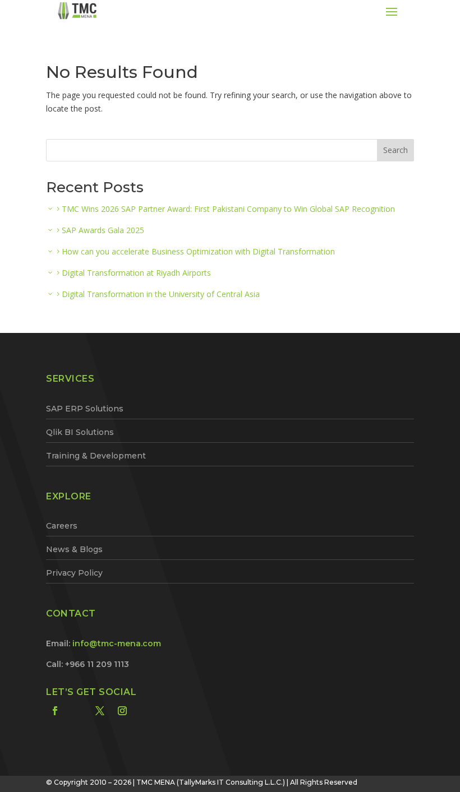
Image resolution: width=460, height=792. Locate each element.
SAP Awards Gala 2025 (103, 230)
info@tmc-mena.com (116, 643)
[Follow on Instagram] (122, 711)
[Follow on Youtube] (145, 711)
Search (395, 150)
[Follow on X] (100, 711)
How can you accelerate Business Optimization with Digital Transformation (198, 251)
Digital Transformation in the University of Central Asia (161, 294)
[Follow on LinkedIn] (77, 711)
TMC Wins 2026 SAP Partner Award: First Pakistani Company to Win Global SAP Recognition (228, 208)
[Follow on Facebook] (55, 711)
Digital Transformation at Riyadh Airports (136, 272)
